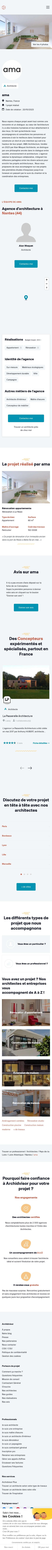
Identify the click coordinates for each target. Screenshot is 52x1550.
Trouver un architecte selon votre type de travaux (24, 1486)
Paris (4, 826)
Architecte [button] (12, 86)
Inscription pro (8, 1451)
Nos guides (7, 1394)
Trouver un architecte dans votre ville (19, 1489)
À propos (6, 1329)
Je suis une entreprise (12, 1428)
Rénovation (32, 347)
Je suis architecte (10, 1425)
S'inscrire (6, 1386)
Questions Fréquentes (12, 1466)
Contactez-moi (26, 188)
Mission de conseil (10, 1379)
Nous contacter (9, 1344)
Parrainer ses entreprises (13, 1455)
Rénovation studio (35, 1121)
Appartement (14, 347)
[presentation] (22, 769)
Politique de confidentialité (14, 1352)
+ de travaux (19, 1129)
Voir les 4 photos (40, 44)
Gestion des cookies (11, 1356)
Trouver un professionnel (13, 1151)
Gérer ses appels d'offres (13, 1459)
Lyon (4, 845)
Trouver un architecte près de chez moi (26, 428)
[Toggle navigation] (47, 7)
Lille (4, 854)
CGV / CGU (7, 1348)
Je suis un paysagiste (12, 1444)
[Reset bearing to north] (47, 288)
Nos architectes (9, 1390)
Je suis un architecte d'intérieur (16, 1436)
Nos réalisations (9, 1398)
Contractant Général (11, 1383)
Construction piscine (11, 1125)
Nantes (28, 1154)
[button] (21, 874)
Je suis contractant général (14, 1447)
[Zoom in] (47, 280)
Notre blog (7, 1333)
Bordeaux (7, 835)
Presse (5, 1337)
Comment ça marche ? (12, 1371)
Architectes (32, 1151)
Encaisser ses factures (12, 1462)
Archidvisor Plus (9, 1482)
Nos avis (6, 1402)
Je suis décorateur (10, 1440)
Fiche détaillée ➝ (41, 743)
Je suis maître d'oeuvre (12, 1432)
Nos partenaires (9, 1341)
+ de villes (26, 886)
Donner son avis (26, 607)
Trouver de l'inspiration (12, 1493)
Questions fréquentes (12, 1375)
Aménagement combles (13, 1121)
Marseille (6, 864)
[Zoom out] (47, 284)
